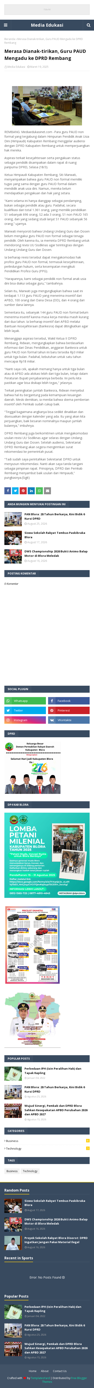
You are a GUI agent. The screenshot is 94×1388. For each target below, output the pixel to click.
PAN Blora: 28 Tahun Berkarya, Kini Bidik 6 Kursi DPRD (54, 516)
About (45, 1371)
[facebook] (69, 700)
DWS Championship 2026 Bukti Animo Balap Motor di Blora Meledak (56, 553)
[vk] (69, 720)
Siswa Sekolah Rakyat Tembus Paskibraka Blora (54, 535)
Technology (47, 1148)
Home (33, 1371)
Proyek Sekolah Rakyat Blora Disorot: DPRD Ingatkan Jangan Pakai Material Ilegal (56, 1240)
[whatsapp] (25, 700)
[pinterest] (69, 710)
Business (47, 1141)
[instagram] (25, 720)
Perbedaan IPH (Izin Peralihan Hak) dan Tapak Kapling (52, 1071)
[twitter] (25, 710)
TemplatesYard (40, 1378)
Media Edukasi (47, 25)
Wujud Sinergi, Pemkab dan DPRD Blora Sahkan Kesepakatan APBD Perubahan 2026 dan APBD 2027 (55, 1110)
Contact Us (59, 1371)
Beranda (9, 39)
